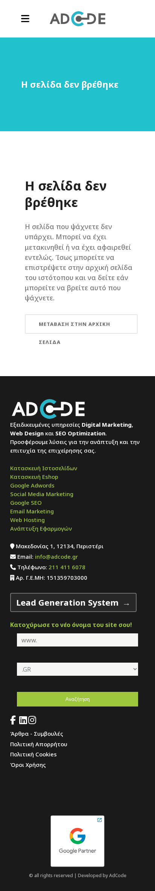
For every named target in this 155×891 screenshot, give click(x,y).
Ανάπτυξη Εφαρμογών (41, 528)
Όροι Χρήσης (28, 764)
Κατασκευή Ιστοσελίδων (43, 468)
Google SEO (26, 502)
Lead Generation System (67, 602)
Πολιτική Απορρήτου (38, 744)
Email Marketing (32, 511)
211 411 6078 (67, 567)
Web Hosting (27, 520)
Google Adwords (32, 485)
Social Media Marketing (41, 494)
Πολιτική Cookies (33, 754)
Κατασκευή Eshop (34, 476)
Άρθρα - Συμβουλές (36, 733)
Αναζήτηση (77, 699)
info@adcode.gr (56, 556)
